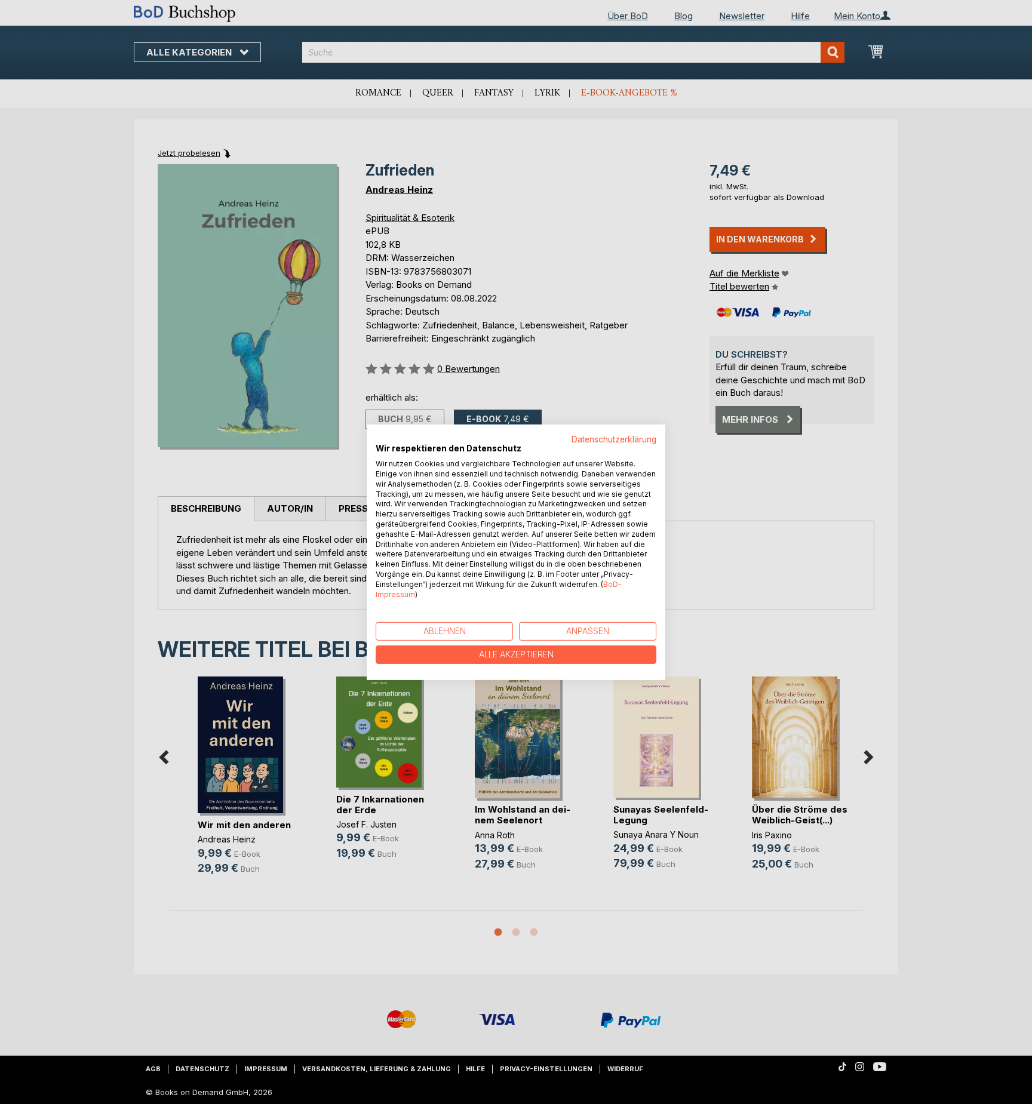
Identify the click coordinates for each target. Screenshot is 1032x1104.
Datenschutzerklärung (614, 439)
